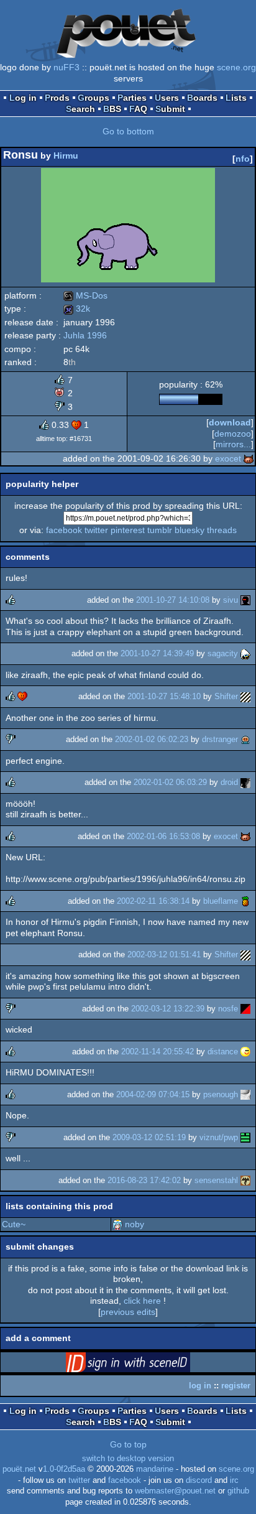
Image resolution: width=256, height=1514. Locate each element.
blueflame (220, 901)
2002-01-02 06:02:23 (151, 739)
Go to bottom (128, 131)
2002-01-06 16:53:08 (163, 836)
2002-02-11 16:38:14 (153, 901)
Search (80, 109)
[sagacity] (245, 653)
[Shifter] (245, 696)
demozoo (232, 434)
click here (142, 1301)
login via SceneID (147, 1364)
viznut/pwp (218, 1137)
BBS (112, 109)
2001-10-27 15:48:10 (164, 696)
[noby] (117, 1224)
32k (76, 308)
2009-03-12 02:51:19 (149, 1137)
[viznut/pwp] (245, 1137)
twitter (96, 530)
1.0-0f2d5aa (64, 1469)
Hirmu (65, 155)
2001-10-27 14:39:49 (157, 653)
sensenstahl (216, 1180)
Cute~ (13, 1224)
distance (223, 1051)
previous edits (128, 1312)
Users (167, 98)
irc (234, 1480)
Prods (57, 98)
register (235, 1385)
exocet (228, 458)
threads (222, 530)
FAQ (138, 109)
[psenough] (245, 1094)
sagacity (223, 653)
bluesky (189, 530)
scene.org (236, 67)
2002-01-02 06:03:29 (170, 782)
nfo (242, 159)
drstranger (220, 739)
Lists (236, 98)
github (238, 1491)
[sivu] (245, 600)
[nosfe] (245, 1008)
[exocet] (249, 458)
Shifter (226, 696)
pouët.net (19, 1469)
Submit (170, 109)
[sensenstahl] (245, 1180)
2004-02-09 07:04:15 (153, 1094)
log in (200, 1385)
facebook (64, 530)
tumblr (159, 530)
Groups (93, 98)
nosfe (228, 1008)
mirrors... (233, 444)
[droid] (245, 782)
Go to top (128, 1444)
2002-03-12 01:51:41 (164, 954)
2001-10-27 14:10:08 (172, 600)
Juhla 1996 (85, 335)
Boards (202, 98)
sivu (230, 600)
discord (199, 1480)
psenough (220, 1094)
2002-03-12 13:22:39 (167, 1008)
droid (229, 782)
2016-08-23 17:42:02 (144, 1180)
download (230, 422)
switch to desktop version (128, 1458)
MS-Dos (85, 295)
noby (134, 1224)
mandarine (154, 1469)
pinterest (128, 530)
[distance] (245, 1051)
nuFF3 (66, 67)
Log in (23, 98)
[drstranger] (245, 739)
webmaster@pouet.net (175, 1491)
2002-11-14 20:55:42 (157, 1051)
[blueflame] (245, 901)
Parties (132, 98)
